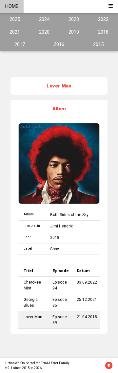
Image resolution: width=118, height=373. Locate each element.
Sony (54, 249)
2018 (103, 32)
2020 (44, 32)
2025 (15, 19)
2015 (98, 44)
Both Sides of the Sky (69, 214)
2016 (59, 44)
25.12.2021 (87, 299)
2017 (19, 44)
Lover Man (33, 317)
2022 (103, 19)
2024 (44, 19)
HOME (11, 6)
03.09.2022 (87, 282)
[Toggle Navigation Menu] (110, 6)
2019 (74, 32)
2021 (15, 32)
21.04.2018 (87, 317)
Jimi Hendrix (61, 226)
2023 (74, 19)
